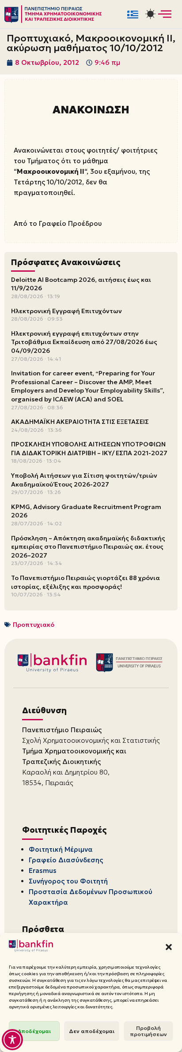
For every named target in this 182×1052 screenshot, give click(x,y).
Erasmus (43, 870)
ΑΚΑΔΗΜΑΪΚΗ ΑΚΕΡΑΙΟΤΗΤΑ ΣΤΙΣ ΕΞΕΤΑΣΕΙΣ (80, 422)
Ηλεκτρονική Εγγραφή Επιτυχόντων (66, 311)
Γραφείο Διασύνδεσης (66, 860)
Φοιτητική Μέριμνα (61, 849)
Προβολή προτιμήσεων (148, 1031)
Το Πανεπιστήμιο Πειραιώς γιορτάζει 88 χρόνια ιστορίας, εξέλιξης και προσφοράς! (85, 582)
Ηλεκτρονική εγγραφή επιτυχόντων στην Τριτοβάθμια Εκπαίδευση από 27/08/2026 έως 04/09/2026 (84, 342)
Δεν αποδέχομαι (91, 1031)
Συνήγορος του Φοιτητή (68, 881)
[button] (168, 947)
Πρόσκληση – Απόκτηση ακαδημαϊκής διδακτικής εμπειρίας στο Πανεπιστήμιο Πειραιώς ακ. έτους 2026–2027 (88, 546)
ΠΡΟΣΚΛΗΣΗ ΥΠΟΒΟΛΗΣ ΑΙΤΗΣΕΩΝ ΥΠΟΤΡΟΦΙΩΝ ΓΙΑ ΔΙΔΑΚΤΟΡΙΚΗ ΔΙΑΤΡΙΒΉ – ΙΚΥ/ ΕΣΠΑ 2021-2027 (89, 448)
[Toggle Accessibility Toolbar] (12, 1039)
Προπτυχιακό (33, 625)
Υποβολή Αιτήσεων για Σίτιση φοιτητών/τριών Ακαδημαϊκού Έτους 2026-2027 (84, 480)
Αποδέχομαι (34, 1031)
